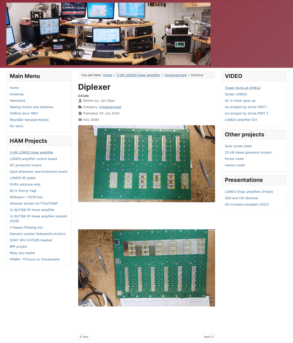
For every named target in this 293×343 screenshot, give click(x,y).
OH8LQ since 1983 (24, 113)
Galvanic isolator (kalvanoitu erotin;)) (38, 234)
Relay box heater (22, 253)
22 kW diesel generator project (248, 152)
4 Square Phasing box (26, 227)
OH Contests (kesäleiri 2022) (247, 204)
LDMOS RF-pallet (23, 178)
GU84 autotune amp (25, 184)
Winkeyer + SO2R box (26, 197)
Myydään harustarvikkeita (29, 120)
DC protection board (25, 165)
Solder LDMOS (236, 94)
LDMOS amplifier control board (33, 159)
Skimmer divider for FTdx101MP (34, 203)
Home (14, 88)
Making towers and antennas (31, 107)
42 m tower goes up (240, 101)
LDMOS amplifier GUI (241, 120)
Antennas (17, 94)
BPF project (18, 246)
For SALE (17, 126)
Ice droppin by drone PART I (246, 107)
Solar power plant (238, 146)
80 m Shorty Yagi (23, 191)
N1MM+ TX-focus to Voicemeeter (35, 259)
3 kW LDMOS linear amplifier (31, 152)
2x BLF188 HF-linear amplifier (32, 210)
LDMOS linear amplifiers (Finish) (249, 192)
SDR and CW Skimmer (241, 198)
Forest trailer (234, 159)
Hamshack (18, 101)
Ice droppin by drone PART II (246, 113)
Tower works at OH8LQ (242, 88)
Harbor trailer (235, 165)
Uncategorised (110, 107)
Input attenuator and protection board (38, 171)
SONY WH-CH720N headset (31, 240)
